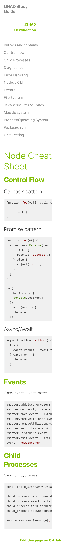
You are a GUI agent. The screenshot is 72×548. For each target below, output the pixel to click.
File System (13, 97)
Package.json (15, 127)
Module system (16, 112)
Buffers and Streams (21, 45)
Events (9, 90)
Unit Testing (14, 135)
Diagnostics (13, 68)
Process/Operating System (26, 120)
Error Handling (16, 75)
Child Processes (17, 60)
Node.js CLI (13, 82)
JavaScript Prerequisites (24, 105)
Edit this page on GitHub (40, 540)
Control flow (14, 53)
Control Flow (24, 179)
